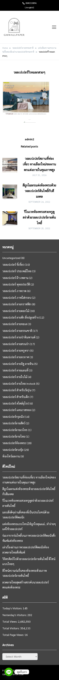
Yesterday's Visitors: (14, 615)
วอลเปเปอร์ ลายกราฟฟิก (16, 304)
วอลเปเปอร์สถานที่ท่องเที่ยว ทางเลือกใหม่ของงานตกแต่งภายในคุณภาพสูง (39, 164)
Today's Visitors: (12, 608)
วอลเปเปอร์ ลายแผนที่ (15, 370)
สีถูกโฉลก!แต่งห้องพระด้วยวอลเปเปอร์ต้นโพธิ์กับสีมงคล (39, 190)
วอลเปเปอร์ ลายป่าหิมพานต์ (18, 337)
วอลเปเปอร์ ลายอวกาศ (15, 357)
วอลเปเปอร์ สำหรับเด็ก (15, 397)
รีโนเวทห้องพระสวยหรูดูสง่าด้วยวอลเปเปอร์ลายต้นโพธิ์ (39, 217)
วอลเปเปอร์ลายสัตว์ (13, 423)
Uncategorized (11, 258)
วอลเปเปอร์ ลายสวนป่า (15, 344)
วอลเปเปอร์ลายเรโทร (14, 430)
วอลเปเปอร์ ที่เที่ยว (13, 264)
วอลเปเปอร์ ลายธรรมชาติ (17, 330)
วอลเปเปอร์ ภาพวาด (14, 291)
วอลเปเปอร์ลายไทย (13, 436)
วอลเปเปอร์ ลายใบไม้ (14, 377)
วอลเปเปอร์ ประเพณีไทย (16, 271)
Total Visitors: (11, 628)
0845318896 (31, 3)
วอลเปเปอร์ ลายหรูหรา (15, 350)
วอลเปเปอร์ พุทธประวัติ (16, 284)
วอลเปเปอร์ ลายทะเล (14, 324)
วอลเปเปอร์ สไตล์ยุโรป (15, 403)
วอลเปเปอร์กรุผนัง (13, 416)
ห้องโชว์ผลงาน (11, 456)
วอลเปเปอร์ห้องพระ (14, 443)
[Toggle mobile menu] (54, 27)
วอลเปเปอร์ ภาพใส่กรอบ (16, 297)
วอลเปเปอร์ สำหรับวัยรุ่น (16, 390)
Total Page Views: (13, 634)
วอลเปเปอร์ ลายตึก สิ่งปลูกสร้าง (20, 317)
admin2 (29, 139)
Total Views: (10, 621)
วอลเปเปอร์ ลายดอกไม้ (15, 311)
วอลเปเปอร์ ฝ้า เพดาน (15, 278)
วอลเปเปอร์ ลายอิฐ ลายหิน (18, 364)
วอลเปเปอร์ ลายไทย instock (18, 383)
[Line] (9, 672)
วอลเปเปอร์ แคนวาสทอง (16, 410)
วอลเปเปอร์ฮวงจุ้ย (12, 449)
